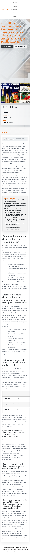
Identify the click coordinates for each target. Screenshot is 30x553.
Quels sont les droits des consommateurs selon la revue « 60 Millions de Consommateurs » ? (16, 214)
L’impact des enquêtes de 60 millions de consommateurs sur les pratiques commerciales (15, 205)
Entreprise (14, 6)
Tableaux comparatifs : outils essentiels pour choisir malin (13, 209)
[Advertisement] (15, 66)
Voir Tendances (6, 46)
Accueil (15, 2)
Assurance (14, 9)
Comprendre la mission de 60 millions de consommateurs (15, 200)
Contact (15, 16)
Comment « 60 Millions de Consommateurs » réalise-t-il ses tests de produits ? (15, 219)
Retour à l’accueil (20, 46)
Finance (15, 13)
